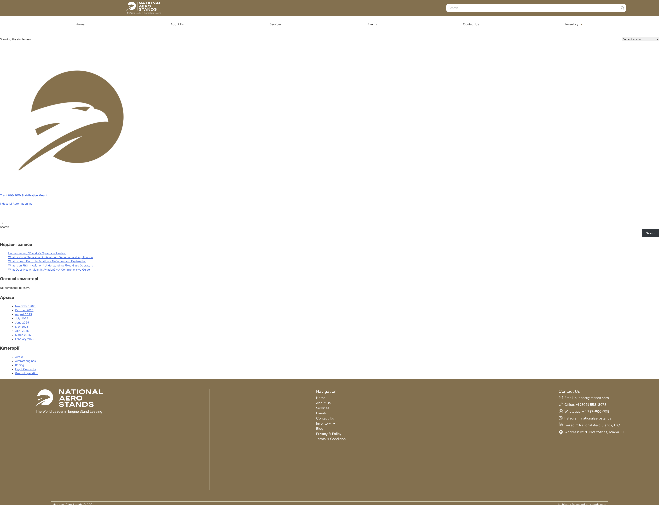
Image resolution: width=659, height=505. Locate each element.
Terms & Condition (331, 439)
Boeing (19, 365)
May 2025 (21, 326)
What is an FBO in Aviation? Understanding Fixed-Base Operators (50, 265)
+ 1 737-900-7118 (595, 411)
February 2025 (24, 339)
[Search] (622, 8)
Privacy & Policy (328, 434)
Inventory (571, 24)
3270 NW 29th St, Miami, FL (602, 432)
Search (4, 227)
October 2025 (24, 310)
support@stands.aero (592, 398)
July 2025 (21, 318)
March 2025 (23, 335)
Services (276, 24)
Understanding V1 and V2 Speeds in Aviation (37, 253)
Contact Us (471, 24)
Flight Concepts (25, 369)
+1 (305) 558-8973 (591, 405)
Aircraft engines (25, 361)
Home (80, 24)
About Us (177, 24)
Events (372, 24)
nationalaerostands (596, 418)
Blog (319, 429)
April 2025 (22, 330)
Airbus (19, 356)
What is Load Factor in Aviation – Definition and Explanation (47, 261)
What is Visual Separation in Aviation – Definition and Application (50, 257)
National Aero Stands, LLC (599, 425)
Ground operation (26, 373)
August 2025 (23, 314)
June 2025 (22, 322)
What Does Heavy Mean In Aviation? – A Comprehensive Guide (49, 269)
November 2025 (25, 306)
